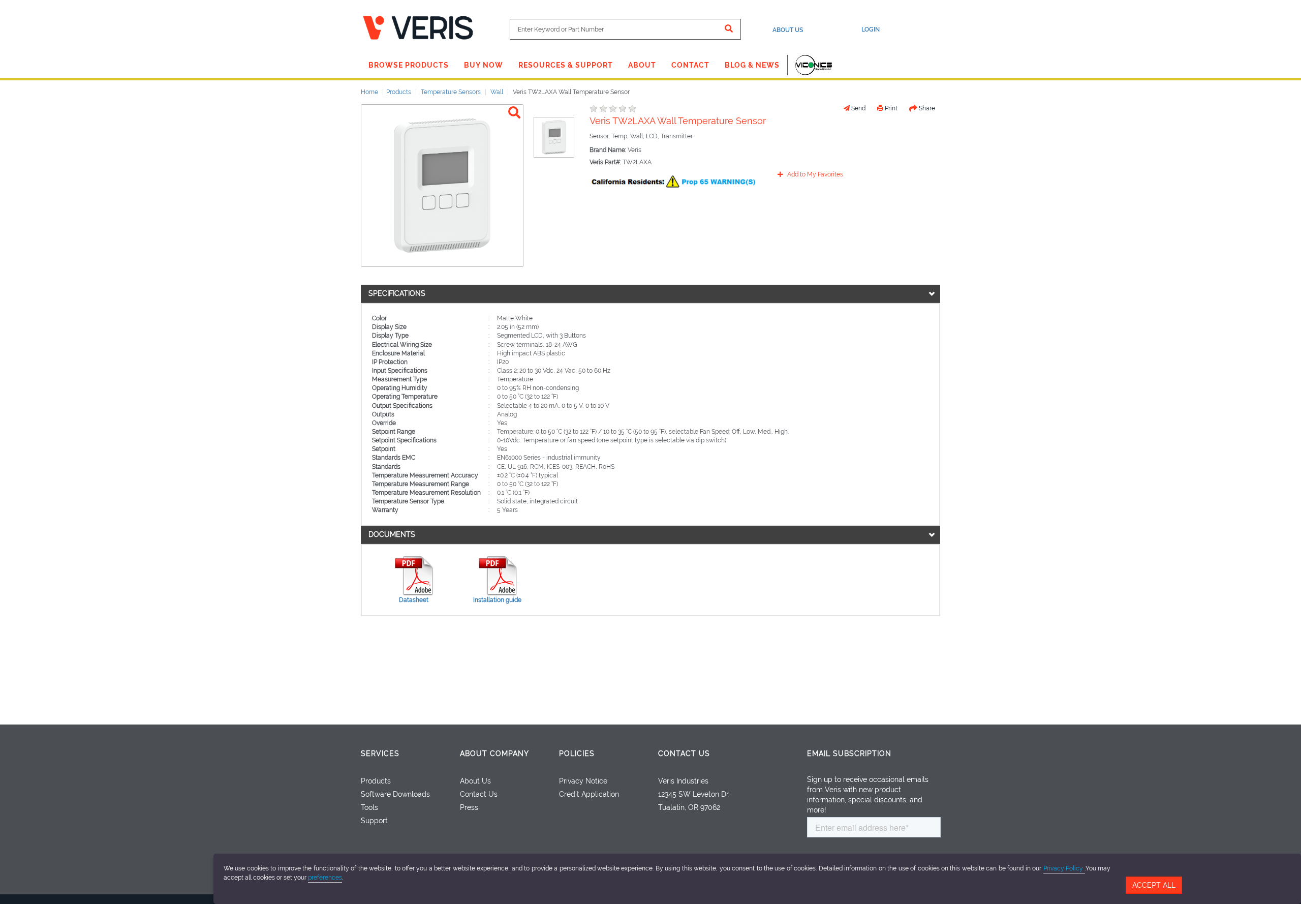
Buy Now (483, 65)
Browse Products (408, 65)
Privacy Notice (583, 781)
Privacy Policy (1064, 868)
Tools (369, 807)
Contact (690, 65)
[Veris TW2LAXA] (514, 113)
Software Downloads (395, 794)
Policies (577, 753)
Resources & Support (565, 65)
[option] (554, 137)
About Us (787, 30)
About (642, 65)
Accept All (1153, 885)
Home (369, 92)
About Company (494, 753)
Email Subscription (849, 753)
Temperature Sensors (451, 92)
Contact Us (479, 794)
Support (374, 821)
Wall (496, 92)
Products (398, 92)
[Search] (729, 29)
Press (469, 807)
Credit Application (589, 794)
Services (380, 753)
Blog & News (752, 65)
